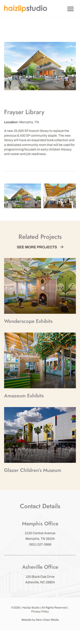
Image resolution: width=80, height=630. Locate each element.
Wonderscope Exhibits (28, 321)
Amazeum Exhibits (24, 395)
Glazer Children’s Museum (32, 470)
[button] (70, 8)
